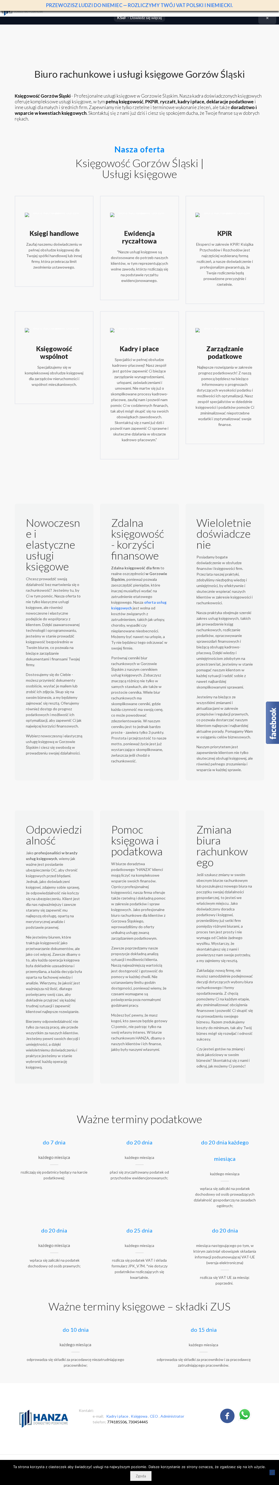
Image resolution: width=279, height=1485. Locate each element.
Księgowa (139, 1416)
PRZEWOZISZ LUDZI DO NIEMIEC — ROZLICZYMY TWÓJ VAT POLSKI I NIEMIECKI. (139, 5)
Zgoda (141, 1476)
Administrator (172, 1416)
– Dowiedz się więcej (139, 17)
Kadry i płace (117, 1416)
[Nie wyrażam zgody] (272, 1472)
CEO (154, 1416)
